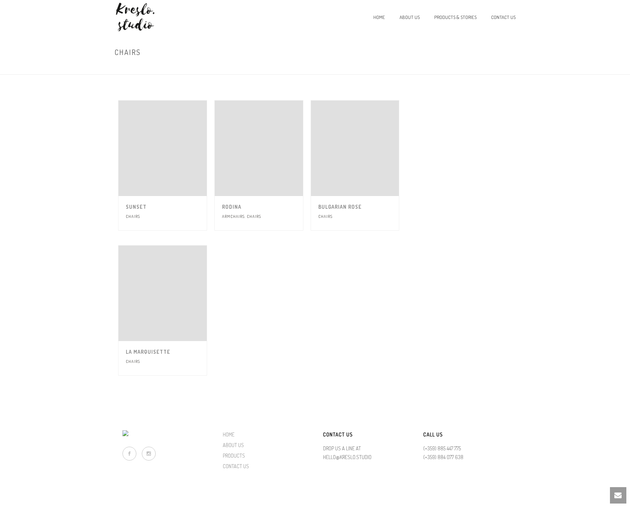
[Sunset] (175, 148)
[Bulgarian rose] (368, 148)
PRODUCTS (234, 456)
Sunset (136, 207)
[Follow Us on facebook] (129, 454)
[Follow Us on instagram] (149, 454)
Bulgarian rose (340, 207)
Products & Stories (455, 17)
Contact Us (503, 17)
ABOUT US (233, 445)
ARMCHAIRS (233, 216)
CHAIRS (133, 216)
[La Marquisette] (175, 293)
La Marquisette (148, 352)
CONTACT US (236, 466)
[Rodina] (271, 148)
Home (379, 17)
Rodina (231, 207)
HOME (228, 434)
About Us (410, 17)
